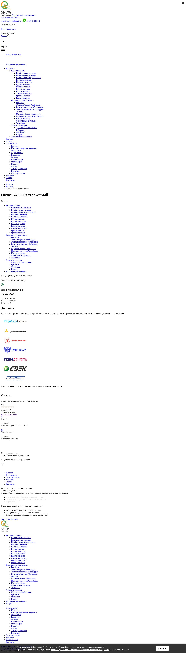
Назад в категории (9, 414)
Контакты (10, 484)
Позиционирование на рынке (24, 612)
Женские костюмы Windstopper (24, 244)
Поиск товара (12, 640)
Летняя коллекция (14, 260)
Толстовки (15, 258)
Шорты (14, 269)
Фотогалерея (16, 624)
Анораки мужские (19, 228)
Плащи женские (18, 253)
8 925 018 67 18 (33, 21)
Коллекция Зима (13, 205)
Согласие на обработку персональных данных (26, 499)
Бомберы (15, 237)
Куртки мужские (18, 221)
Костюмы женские (19, 214)
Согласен (162, 648)
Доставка (10, 479)
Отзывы (14, 619)
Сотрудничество (13, 477)
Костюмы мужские (19, 217)
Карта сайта (11, 502)
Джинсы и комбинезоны (21, 262)
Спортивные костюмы (20, 255)
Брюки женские (18, 230)
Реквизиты (15, 617)
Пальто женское (18, 226)
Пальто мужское (18, 224)
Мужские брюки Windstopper (23, 249)
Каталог (9, 473)
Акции (9, 603)
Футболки (15, 267)
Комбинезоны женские (21, 208)
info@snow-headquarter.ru (11, 21)
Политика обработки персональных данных (25, 497)
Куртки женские (18, 219)
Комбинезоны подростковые (23, 212)
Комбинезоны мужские (21, 210)
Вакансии (15, 633)
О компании (11, 475)
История (14, 610)
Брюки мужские (18, 233)
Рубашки (15, 264)
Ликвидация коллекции (16, 271)
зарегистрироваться (9, 519)
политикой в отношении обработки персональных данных (84, 650)
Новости (15, 626)
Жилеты (14, 246)
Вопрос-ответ (17, 621)
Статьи (9, 482)
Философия (16, 615)
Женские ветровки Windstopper (24, 242)
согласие (55, 650)
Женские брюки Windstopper (23, 239)
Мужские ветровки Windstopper (24, 251)
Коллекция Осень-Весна (16, 235)
